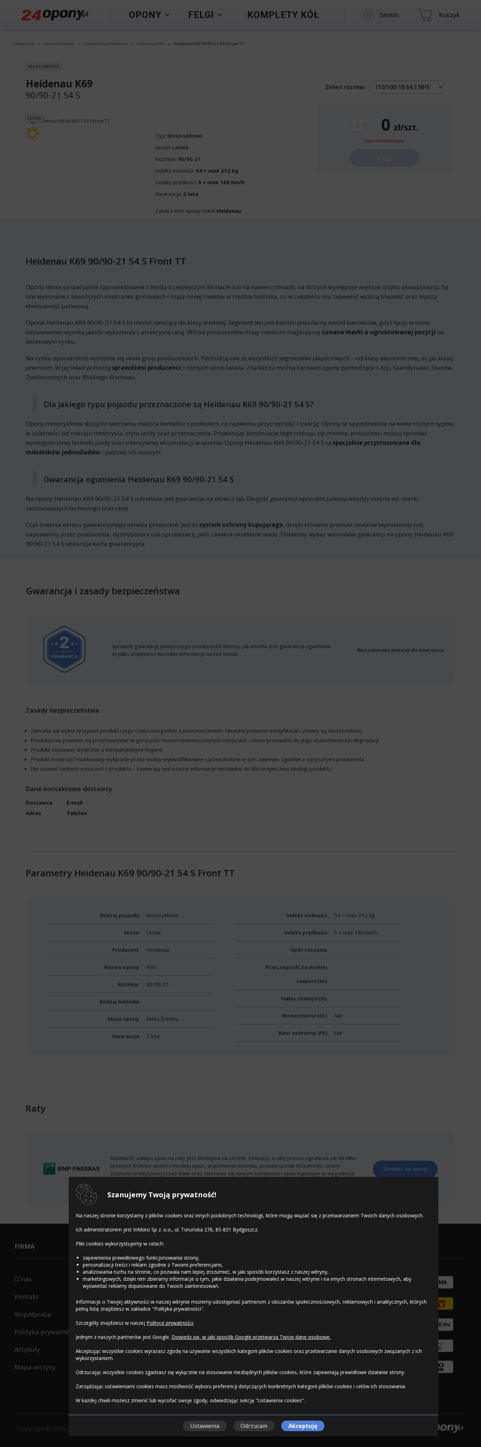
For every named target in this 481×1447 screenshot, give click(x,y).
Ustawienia (204, 1426)
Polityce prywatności (169, 1322)
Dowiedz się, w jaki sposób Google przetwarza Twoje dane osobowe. (251, 1337)
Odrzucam (254, 1426)
